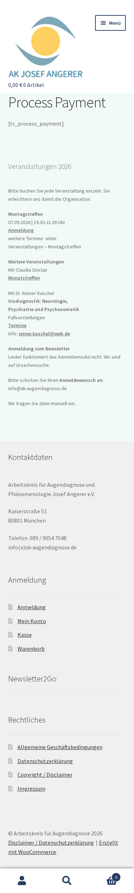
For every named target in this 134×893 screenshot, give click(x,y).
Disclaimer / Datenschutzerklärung (51, 842)
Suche (67, 881)
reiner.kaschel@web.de (44, 333)
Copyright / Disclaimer (45, 774)
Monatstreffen (24, 278)
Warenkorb (31, 648)
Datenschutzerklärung (45, 761)
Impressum (31, 788)
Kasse (25, 634)
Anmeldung (21, 230)
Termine (17, 325)
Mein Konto (32, 621)
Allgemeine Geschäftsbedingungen (60, 747)
